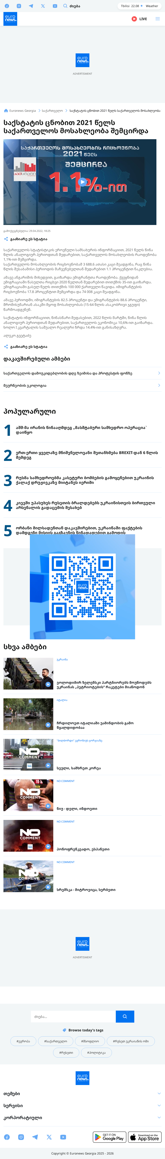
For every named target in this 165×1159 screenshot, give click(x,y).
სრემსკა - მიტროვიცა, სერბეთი (86, 889)
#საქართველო (55, 1041)
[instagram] (18, 5)
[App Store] (145, 1137)
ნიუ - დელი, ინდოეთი (77, 808)
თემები (11, 1093)
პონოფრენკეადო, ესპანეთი (83, 849)
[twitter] (43, 5)
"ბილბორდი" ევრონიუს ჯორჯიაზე (79, 740)
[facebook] (6, 5)
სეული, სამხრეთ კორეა (79, 768)
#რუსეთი (66, 1052)
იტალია (62, 700)
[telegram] (31, 5)
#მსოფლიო (90, 1041)
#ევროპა (23, 1041)
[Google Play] (109, 1137)
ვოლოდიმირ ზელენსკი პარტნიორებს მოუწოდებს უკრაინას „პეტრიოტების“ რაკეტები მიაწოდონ (104, 685)
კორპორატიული (22, 1117)
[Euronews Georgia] (10, 19)
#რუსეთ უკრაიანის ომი (131, 1041)
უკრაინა (62, 659)
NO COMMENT (66, 781)
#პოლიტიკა (96, 1052)
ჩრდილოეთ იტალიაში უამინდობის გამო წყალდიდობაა (95, 725)
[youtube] (55, 5)
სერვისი (13, 1105)
